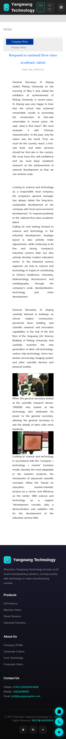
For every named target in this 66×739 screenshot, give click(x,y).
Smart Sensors (12, 616)
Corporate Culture (14, 651)
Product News (19, 47)
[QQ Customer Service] (59, 711)
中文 (50, 7)
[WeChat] (33, 730)
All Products (10, 603)
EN (40, 5)
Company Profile (13, 645)
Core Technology (13, 657)
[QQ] (23, 730)
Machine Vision (12, 609)
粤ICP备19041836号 (43, 720)
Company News (20, 41)
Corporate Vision (13, 664)
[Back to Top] (59, 732)
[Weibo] (43, 730)
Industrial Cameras (15, 622)
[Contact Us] (59, 722)
